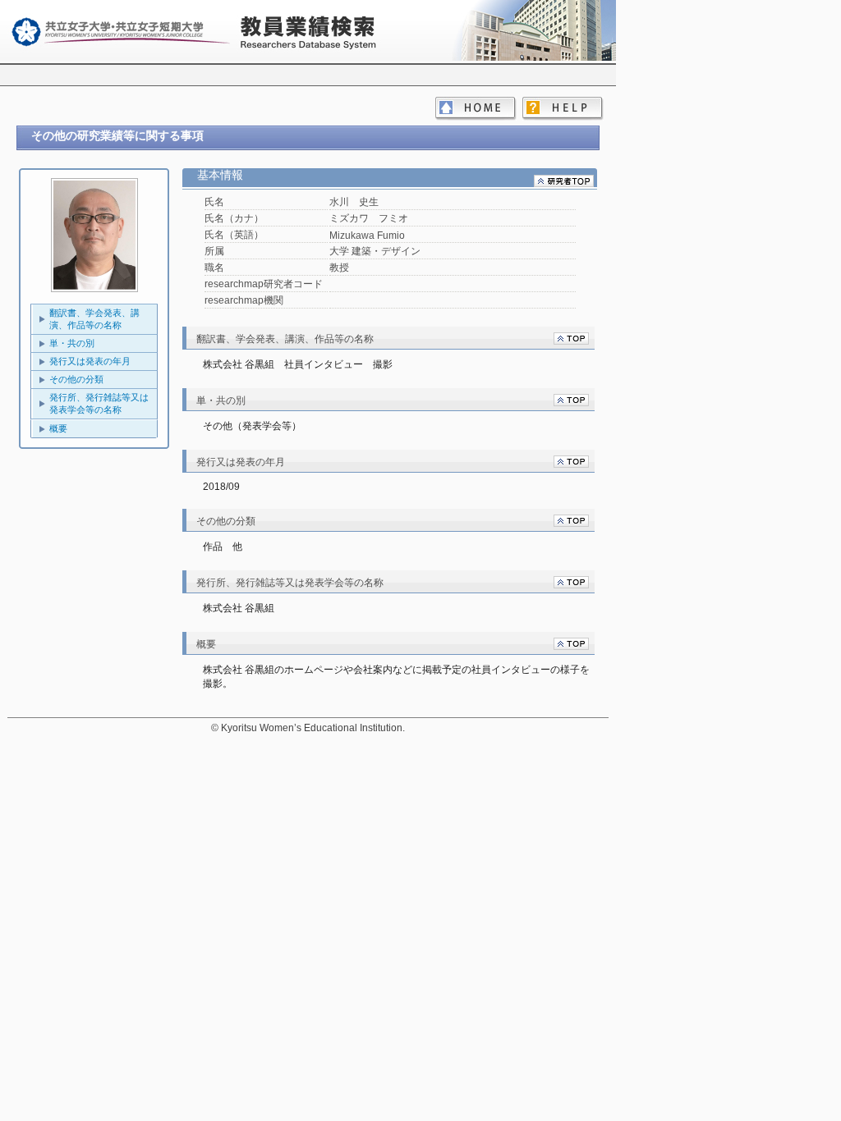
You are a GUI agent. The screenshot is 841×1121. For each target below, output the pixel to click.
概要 (58, 428)
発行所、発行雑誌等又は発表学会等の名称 (99, 403)
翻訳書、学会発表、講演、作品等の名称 (94, 319)
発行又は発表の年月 (90, 361)
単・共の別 (71, 343)
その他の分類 (76, 379)
